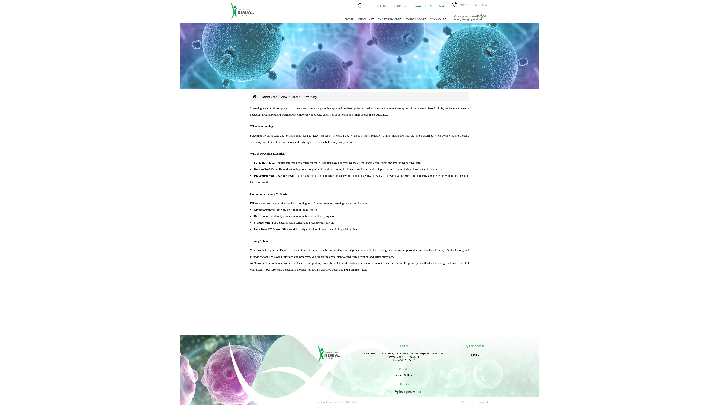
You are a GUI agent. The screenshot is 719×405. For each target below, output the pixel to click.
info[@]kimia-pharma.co (404, 392)
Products (437, 18)
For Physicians (389, 18)
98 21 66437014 (473, 5)
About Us (475, 354)
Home (349, 18)
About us (365, 18)
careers (380, 6)
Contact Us (401, 6)
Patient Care (414, 18)
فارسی (418, 6)
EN (430, 6)
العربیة (442, 6)
